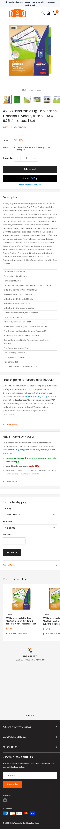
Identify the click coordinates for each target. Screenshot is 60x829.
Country (7, 508)
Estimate (12, 552)
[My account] (48, 13)
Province (7, 521)
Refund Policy (9, 565)
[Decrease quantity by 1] (17, 158)
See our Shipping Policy (36, 396)
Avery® (6, 127)
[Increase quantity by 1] (35, 158)
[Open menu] (4, 13)
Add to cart (30, 169)
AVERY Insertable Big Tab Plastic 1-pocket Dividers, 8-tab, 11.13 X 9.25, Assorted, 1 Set (21, 621)
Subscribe (12, 784)
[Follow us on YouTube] (5, 800)
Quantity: (8, 158)
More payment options (30, 184)
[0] (55, 13)
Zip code (7, 534)
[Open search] (43, 13)
